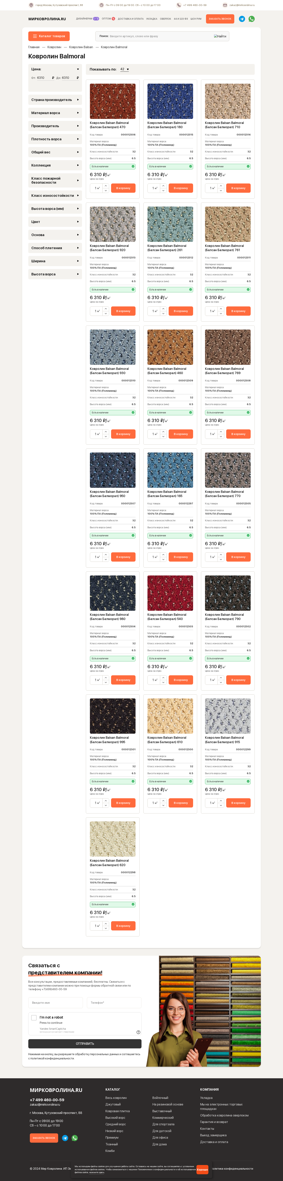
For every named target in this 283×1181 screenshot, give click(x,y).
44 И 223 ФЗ (181, 19)
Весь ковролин (116, 1098)
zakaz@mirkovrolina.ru (45, 1104)
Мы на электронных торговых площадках (221, 1106)
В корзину (123, 188)
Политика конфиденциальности (232, 1168)
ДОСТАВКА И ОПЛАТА (131, 19)
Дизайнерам (84, 18)
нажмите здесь (96, 1172)
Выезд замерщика (213, 1135)
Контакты (207, 1129)
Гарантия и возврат (214, 1122)
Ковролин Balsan (81, 47)
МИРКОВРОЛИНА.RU (47, 19)
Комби (110, 1151)
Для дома (159, 1144)
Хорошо (202, 1169)
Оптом (106, 18)
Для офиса (160, 1137)
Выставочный (162, 1111)
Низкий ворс (114, 1131)
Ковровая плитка (117, 1111)
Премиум (111, 1137)
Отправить (85, 1044)
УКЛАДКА (151, 19)
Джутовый (113, 1104)
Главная (33, 47)
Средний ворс (115, 1124)
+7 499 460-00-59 (47, 1100)
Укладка (206, 1098)
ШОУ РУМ (196, 19)
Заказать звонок (220, 19)
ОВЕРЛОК (165, 19)
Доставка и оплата (214, 1142)
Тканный (111, 1144)
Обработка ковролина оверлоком (224, 1115)
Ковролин (54, 47)
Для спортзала (163, 1124)
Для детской (161, 1131)
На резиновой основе (167, 1104)
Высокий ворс (115, 1118)
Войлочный (160, 1098)
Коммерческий (163, 1118)
